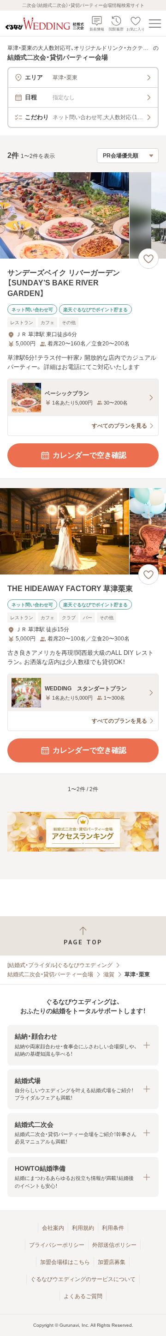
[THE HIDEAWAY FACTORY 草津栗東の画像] (83, 531)
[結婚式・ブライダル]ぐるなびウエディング (60, 965)
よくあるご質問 (83, 1296)
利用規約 (83, 1228)
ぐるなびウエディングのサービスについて (83, 1279)
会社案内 (53, 1228)
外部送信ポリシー (114, 1245)
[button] (83, 1045)
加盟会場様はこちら (65, 1262)
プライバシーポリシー (56, 1245)
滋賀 (108, 974)
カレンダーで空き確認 (89, 455)
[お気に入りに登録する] (148, 258)
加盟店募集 (111, 1262)
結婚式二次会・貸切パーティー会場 (50, 974)
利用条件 (113, 1228)
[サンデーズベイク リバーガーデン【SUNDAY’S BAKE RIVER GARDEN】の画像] (83, 215)
